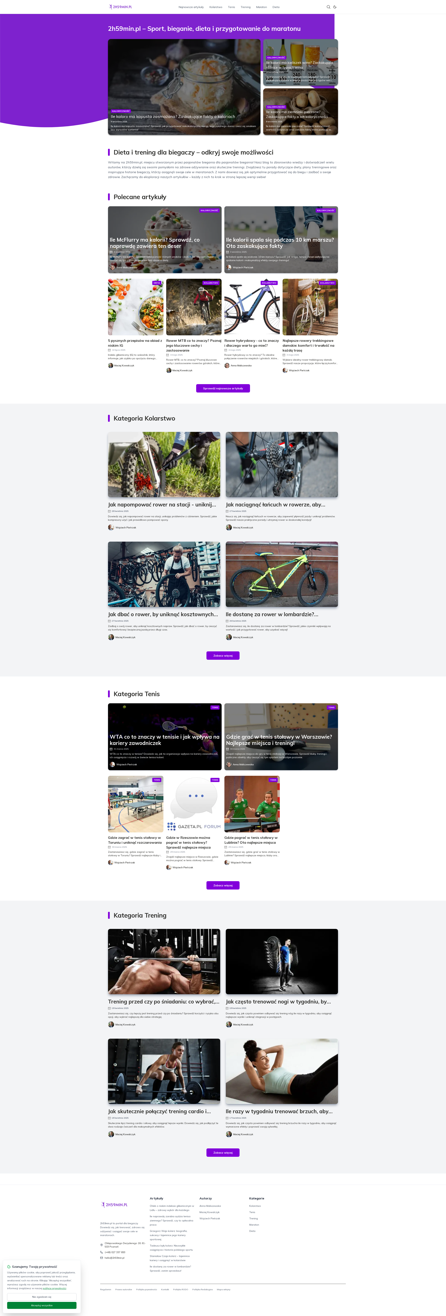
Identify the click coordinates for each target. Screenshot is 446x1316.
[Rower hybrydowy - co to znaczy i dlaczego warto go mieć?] (252, 307)
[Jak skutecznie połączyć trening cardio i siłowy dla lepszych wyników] (164, 1071)
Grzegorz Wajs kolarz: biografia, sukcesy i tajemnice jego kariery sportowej (168, 1235)
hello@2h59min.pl (114, 1257)
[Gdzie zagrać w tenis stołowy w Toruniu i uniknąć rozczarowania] (135, 804)
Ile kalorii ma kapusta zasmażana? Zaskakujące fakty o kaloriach (173, 116)
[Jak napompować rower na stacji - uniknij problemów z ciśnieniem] (164, 464)
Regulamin (105, 1289)
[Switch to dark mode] (335, 7)
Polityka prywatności (146, 1289)
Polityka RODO (180, 1289)
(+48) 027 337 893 (115, 1252)
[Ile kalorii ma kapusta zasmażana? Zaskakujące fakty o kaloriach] (184, 87)
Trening (246, 7)
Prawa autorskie (123, 1289)
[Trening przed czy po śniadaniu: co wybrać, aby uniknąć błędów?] (164, 961)
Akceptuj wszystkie (42, 1305)
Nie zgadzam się (41, 1296)
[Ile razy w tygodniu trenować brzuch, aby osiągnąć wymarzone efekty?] (282, 1071)
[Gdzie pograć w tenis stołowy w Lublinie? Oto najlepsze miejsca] (252, 804)
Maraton (261, 7)
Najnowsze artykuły (191, 7)
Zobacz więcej (223, 655)
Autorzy (205, 1198)
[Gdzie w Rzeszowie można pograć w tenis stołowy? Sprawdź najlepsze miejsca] (194, 804)
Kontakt (165, 1289)
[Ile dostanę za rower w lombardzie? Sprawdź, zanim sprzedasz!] (282, 574)
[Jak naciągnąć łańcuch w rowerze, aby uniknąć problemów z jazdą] (282, 464)
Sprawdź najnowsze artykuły (223, 388)
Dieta (275, 7)
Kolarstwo (215, 7)
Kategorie (256, 1198)
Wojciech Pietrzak (243, 267)
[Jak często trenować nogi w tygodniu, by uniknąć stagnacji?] (282, 961)
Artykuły (156, 1198)
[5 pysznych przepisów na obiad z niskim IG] (135, 307)
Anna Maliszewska (126, 267)
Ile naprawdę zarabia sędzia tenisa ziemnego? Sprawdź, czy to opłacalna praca (171, 1220)
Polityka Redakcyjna (202, 1289)
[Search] (328, 7)
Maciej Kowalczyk (243, 527)
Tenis (231, 7)
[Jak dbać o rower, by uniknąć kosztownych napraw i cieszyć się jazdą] (164, 574)
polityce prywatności (54, 1288)
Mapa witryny (223, 1289)
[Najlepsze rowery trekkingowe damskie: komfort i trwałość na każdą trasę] (310, 307)
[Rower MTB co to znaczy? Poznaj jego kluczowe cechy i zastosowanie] (194, 307)
